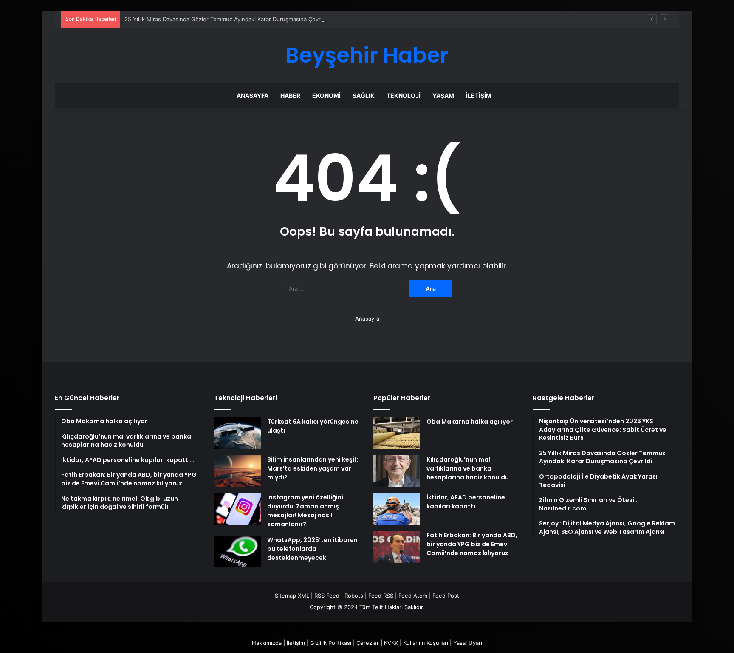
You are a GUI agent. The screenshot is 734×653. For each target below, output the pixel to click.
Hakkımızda (267, 642)
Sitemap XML (292, 595)
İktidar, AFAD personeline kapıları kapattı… (465, 501)
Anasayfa (252, 95)
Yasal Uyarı (467, 642)
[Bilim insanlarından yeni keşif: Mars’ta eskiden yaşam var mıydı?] (237, 471)
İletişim (478, 95)
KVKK (391, 642)
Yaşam (443, 95)
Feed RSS (380, 595)
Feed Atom (412, 595)
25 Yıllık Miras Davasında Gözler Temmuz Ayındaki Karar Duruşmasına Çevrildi (226, 19)
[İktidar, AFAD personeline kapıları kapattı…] (396, 509)
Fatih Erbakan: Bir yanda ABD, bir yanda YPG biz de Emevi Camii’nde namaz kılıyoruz (471, 544)
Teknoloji (404, 95)
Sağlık (364, 95)
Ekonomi (326, 95)
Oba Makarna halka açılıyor (469, 421)
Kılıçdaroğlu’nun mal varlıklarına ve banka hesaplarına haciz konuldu (467, 468)
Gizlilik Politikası (330, 642)
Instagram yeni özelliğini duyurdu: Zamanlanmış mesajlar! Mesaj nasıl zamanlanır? (305, 510)
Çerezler (367, 642)
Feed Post (445, 595)
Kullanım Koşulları (425, 642)
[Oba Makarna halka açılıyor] (396, 433)
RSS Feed (326, 595)
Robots (353, 595)
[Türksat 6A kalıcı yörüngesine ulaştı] (237, 433)
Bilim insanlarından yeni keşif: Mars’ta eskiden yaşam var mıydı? (313, 468)
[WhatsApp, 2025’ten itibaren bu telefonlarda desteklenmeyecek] (237, 551)
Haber (290, 95)
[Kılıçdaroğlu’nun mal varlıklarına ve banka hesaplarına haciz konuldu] (396, 471)
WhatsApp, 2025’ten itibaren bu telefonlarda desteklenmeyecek (312, 549)
